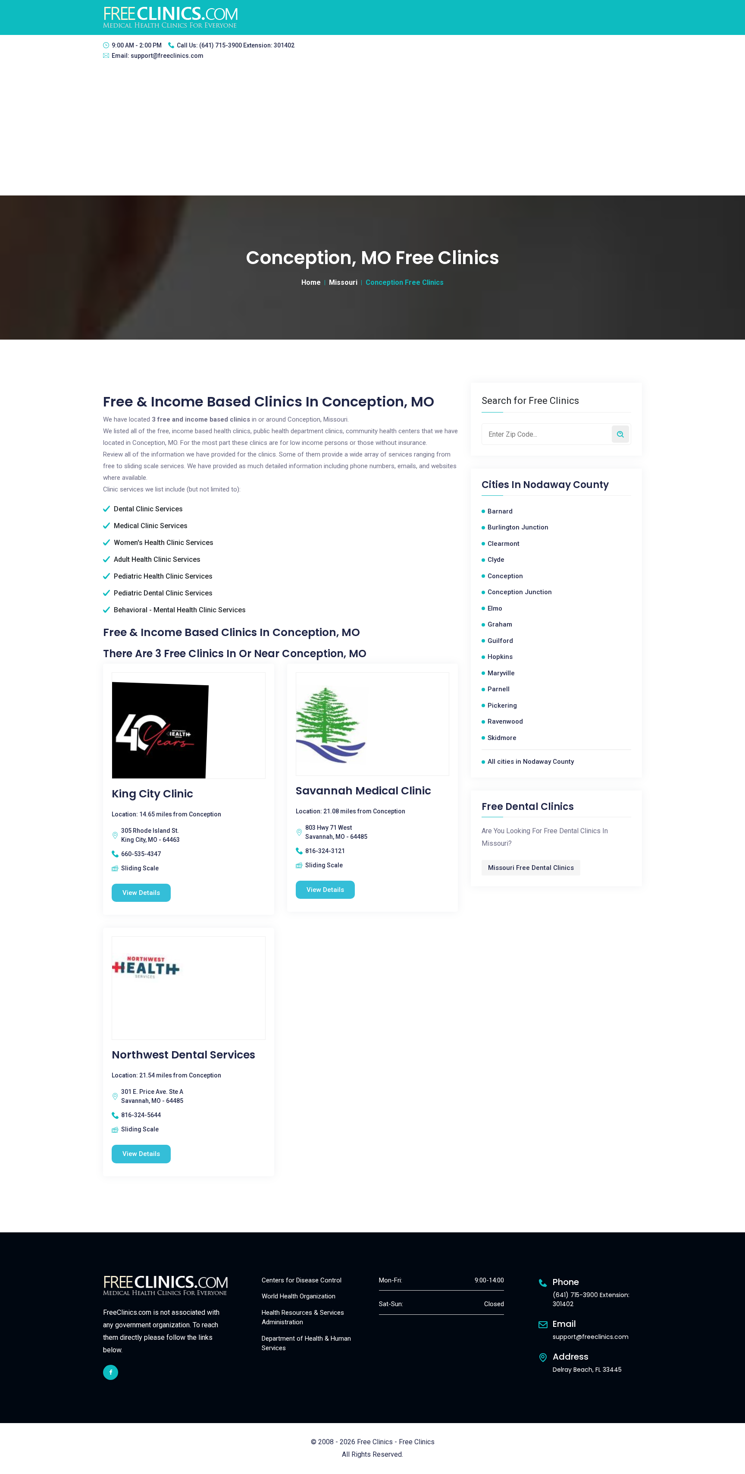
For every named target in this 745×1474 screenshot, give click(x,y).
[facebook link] (110, 1372)
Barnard (500, 511)
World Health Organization (298, 1296)
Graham (500, 624)
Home (311, 282)
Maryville (501, 673)
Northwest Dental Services (183, 1055)
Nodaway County (566, 485)
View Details (141, 893)
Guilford (500, 641)
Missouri (343, 282)
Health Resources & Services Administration (303, 1317)
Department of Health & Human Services (306, 1343)
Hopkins (500, 657)
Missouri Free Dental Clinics (531, 868)
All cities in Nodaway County (531, 761)
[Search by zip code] (620, 434)
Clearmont (504, 544)
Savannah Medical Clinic (363, 790)
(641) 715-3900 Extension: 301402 (246, 45)
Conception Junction (520, 592)
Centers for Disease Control (301, 1280)
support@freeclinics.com (167, 55)
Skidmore (502, 738)
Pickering (502, 705)
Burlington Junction (518, 527)
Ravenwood (505, 721)
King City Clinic (152, 793)
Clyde (496, 560)
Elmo (495, 608)
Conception (505, 576)
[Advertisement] (372, 130)
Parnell (499, 689)
